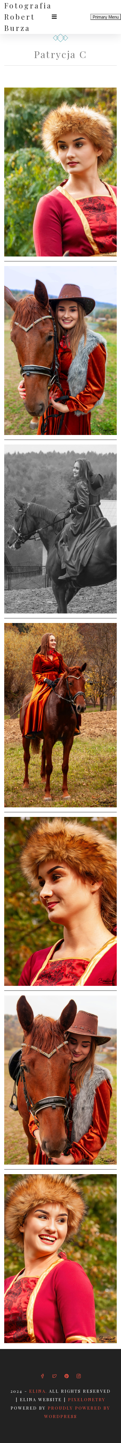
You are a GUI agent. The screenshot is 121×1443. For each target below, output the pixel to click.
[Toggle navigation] (54, 17)
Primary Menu (106, 17)
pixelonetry (87, 1399)
